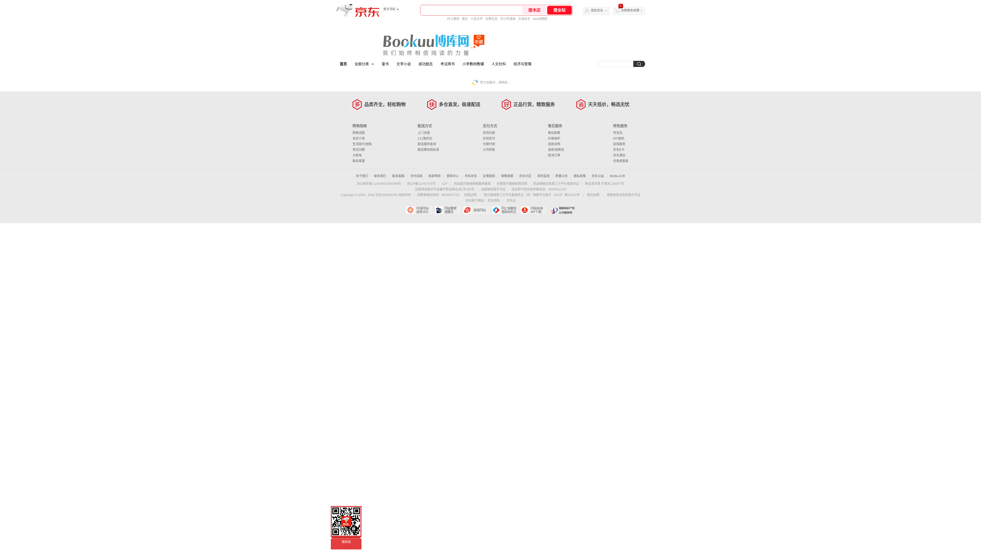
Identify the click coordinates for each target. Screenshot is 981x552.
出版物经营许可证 (493, 189)
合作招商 (416, 176)
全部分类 (362, 64)
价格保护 (554, 138)
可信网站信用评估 (419, 210)
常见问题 (359, 150)
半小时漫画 (508, 19)
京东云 (511, 200)
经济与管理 (522, 64)
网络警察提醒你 (448, 210)
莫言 (465, 19)
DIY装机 (618, 138)
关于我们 (362, 176)
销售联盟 (507, 176)
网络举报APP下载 (533, 210)
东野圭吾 (491, 19)
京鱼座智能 (620, 161)
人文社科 (499, 64)
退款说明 (554, 144)
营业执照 (593, 195)
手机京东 (471, 176)
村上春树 (453, 19)
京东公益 (598, 176)
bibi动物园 (540, 19)
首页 (343, 64)
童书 (385, 64)
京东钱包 (494, 200)
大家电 (357, 155)
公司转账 (489, 150)
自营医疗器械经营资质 (512, 184)
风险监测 (543, 176)
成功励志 (425, 64)
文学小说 (403, 64)
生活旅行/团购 (362, 144)
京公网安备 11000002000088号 (379, 184)
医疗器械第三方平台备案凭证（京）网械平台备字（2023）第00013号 (532, 195)
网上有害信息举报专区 (505, 210)
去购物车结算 (630, 10)
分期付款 (489, 144)
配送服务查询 (427, 144)
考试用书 (447, 64)
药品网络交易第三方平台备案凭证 (556, 184)
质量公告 (561, 176)
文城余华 (524, 19)
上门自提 (424, 133)
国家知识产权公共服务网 (562, 210)
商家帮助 (434, 176)
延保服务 (619, 144)
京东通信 (619, 155)
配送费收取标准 (428, 150)
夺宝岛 (617, 133)
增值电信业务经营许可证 (623, 195)
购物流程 (359, 133)
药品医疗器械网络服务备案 (472, 184)
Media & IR (617, 176)
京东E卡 (618, 150)
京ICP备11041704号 (421, 184)
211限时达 (425, 138)
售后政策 (554, 133)
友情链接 (489, 176)
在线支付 (489, 138)
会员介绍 (359, 138)
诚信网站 (476, 210)
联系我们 (380, 176)
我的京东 (597, 10)
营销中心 (453, 176)
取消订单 (554, 155)
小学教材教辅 (473, 64)
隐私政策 (580, 176)
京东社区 (525, 176)
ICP (444, 184)
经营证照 (470, 195)
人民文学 (477, 19)
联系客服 (359, 161)
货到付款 (489, 133)
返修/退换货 (556, 150)
